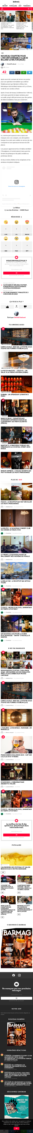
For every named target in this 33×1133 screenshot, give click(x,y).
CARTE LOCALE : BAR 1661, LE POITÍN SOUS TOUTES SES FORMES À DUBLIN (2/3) (16, 347)
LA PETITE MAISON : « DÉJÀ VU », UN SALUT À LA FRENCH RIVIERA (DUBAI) (14, 371)
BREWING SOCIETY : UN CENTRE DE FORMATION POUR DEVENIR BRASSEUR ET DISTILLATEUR (24, 908)
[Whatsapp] (23, 72)
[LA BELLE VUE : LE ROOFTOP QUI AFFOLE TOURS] (16, 570)
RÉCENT (5, 6)
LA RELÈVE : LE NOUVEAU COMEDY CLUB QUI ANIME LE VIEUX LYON (15, 529)
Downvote (25, 307)
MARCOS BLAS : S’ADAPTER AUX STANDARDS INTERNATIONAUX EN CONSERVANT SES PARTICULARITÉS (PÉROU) (14, 421)
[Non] (15, 1130)
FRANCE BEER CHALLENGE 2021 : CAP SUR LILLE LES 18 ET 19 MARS (16, 755)
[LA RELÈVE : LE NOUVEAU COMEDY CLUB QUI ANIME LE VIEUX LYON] (16, 518)
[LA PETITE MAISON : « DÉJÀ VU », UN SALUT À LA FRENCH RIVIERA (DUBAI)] (16, 360)
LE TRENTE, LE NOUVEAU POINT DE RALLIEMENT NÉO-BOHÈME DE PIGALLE (15, 555)
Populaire (13, 6)
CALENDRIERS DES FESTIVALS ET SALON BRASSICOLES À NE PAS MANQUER (15, 868)
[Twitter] (18, 72)
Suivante (32, 20)
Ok (16, 1128)
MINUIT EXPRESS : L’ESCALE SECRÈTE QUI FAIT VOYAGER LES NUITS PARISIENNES (16, 471)
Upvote (7, 307)
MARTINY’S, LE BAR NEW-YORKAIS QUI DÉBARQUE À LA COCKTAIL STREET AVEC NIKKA (15, 447)
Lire (3, 872)
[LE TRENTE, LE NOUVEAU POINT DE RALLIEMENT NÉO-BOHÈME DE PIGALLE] (16, 544)
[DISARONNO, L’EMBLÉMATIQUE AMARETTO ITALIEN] (16, 772)
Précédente (1, 20)
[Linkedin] (29, 72)
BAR (20, 480)
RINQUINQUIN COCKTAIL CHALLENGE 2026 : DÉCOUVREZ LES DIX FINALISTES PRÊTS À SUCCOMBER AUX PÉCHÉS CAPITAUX (15, 673)
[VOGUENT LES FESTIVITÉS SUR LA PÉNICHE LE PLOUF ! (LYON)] (8, 880)
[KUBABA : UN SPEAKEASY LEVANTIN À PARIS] (16, 384)
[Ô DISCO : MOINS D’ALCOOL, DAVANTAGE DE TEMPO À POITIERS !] (16, 597)
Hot (20, 6)
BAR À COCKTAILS (6, 344)
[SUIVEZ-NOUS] (28, 8)
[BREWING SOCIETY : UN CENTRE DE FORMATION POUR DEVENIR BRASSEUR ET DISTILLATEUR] (24, 900)
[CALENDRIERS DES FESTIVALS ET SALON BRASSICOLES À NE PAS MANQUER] (16, 857)
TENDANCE (3, 400)
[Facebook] (12, 72)
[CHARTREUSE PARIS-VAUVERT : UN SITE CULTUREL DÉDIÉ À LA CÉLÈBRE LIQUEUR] (24, 880)
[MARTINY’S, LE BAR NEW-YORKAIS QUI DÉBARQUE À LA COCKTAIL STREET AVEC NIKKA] (16, 435)
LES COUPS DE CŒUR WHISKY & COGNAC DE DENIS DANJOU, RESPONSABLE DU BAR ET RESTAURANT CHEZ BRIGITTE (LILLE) (17, 1084)
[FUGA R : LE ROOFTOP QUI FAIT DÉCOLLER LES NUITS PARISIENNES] (16, 491)
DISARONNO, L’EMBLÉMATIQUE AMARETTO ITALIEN (12, 783)
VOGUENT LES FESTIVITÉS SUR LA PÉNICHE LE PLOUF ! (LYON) (7, 887)
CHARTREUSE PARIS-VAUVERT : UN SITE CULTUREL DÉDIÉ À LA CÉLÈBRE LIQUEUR (24, 887)
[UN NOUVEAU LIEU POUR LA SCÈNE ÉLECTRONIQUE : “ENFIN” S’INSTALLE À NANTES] (16, 623)
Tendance (27, 6)
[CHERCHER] (31, 8)
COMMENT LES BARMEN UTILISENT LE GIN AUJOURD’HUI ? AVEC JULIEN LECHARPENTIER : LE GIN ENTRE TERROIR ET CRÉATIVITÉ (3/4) (18, 1058)
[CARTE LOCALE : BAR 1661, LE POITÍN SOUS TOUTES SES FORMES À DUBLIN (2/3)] (16, 336)
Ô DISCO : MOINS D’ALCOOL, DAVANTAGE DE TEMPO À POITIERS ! (16, 608)
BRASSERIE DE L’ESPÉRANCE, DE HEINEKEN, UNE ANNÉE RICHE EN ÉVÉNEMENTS (15, 1066)
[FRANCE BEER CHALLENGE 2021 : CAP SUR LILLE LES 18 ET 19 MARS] (16, 744)
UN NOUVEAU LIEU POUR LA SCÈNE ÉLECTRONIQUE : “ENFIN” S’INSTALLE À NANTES (15, 635)
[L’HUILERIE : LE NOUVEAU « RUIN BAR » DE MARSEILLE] (16, 717)
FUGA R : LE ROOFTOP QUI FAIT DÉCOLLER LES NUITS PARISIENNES (16, 502)
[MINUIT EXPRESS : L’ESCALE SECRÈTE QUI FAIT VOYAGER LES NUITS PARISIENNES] (16, 460)
